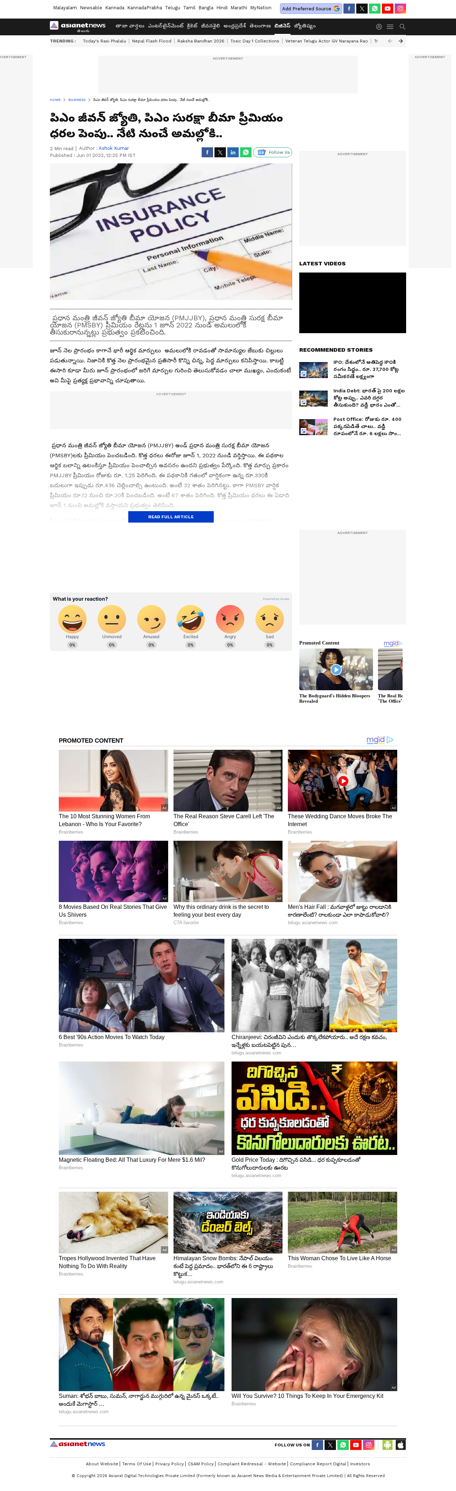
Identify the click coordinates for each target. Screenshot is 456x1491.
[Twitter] (362, 9)
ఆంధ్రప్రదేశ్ (234, 26)
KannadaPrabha (144, 7)
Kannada (114, 7)
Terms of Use (136, 1463)
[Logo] (80, 27)
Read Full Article (171, 516)
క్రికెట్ (192, 26)
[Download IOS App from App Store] (400, 1445)
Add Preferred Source (306, 8)
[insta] (400, 9)
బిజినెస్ (282, 26)
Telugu (172, 7)
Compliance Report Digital (318, 1463)
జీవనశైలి (210, 26)
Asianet (77, 1444)
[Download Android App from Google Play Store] (387, 1445)
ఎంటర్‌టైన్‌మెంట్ (165, 26)
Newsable (91, 7)
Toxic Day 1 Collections (254, 41)
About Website (102, 1463)
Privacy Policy (169, 1463)
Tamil (189, 7)
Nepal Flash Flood (151, 41)
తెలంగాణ (260, 26)
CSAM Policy (201, 1463)
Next (400, 41)
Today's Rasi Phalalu (104, 41)
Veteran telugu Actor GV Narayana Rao (326, 41)
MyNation (260, 7)
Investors (360, 1463)
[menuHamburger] (390, 27)
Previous (390, 41)
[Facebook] (349, 9)
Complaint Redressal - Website (252, 1463)
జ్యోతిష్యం (305, 26)
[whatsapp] (374, 9)
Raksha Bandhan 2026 (200, 41)
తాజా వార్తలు (129, 26)
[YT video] (387, 9)
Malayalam (65, 7)
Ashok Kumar (114, 148)
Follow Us (279, 152)
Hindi (222, 7)
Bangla (205, 7)
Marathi (238, 7)
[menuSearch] (402, 27)
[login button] (380, 26)
